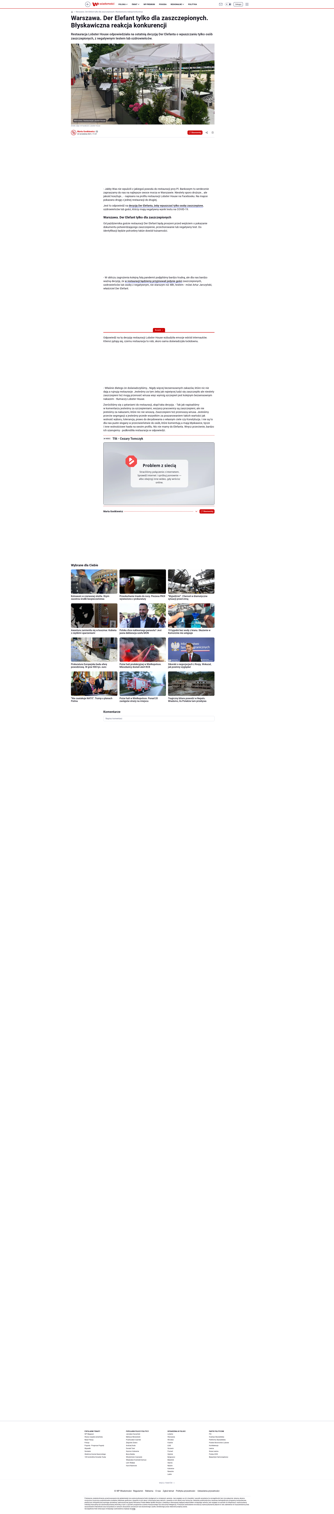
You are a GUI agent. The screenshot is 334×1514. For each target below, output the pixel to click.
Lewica (211, 1448)
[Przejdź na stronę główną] (87, 6)
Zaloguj (238, 4)
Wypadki (88, 1448)
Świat (134, 4)
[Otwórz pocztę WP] (221, 4)
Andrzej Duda (131, 1445)
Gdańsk (170, 1454)
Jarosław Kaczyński (133, 1434)
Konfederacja (213, 1445)
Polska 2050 (213, 1454)
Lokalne (170, 1434)
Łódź (169, 1445)
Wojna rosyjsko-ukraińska (94, 1437)
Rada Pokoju (89, 1440)
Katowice (171, 1468)
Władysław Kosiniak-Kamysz (136, 1460)
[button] (228, 4)
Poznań (170, 1451)
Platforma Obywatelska (217, 1440)
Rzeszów (171, 1471)
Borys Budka (130, 1454)
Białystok (171, 1460)
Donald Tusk (130, 1448)
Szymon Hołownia (132, 1451)
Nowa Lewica (213, 1451)
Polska (122, 4)
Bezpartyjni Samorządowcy (218, 1457)
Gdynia (170, 1463)
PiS (210, 1434)
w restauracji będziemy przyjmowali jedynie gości (153, 281)
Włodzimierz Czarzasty (134, 1457)
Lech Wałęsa (130, 1463)
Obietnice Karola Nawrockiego (95, 1454)
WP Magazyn (89, 1434)
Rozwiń (158, 330)
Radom (170, 1466)
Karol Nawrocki (131, 1466)
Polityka (192, 4)
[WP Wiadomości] (105, 4)
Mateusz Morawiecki (133, 1437)
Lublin (170, 1474)
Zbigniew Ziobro (131, 1443)
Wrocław (171, 1440)
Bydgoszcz (171, 1457)
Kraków (170, 1443)
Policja (87, 1443)
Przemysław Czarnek (133, 1440)
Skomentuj (196, 132)
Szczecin (171, 1448)
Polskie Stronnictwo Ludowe (219, 1443)
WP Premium (149, 4)
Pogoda (162, 4)
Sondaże (88, 1451)
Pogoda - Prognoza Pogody (94, 1445)
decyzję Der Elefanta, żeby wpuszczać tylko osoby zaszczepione (166, 205)
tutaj (133, 1509)
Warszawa (171, 1437)
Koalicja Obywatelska (216, 1437)
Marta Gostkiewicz (86, 131)
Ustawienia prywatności (207, 1491)
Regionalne (176, 4)
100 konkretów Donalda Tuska (95, 1457)
